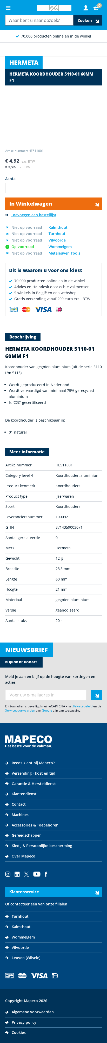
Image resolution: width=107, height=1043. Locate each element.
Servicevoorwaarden (20, 710)
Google (47, 710)
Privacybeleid (82, 706)
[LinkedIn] (17, 874)
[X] (26, 874)
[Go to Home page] (54, 8)
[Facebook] (46, 874)
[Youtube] (37, 874)
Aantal (11, 178)
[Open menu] (8, 8)
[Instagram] (7, 874)
